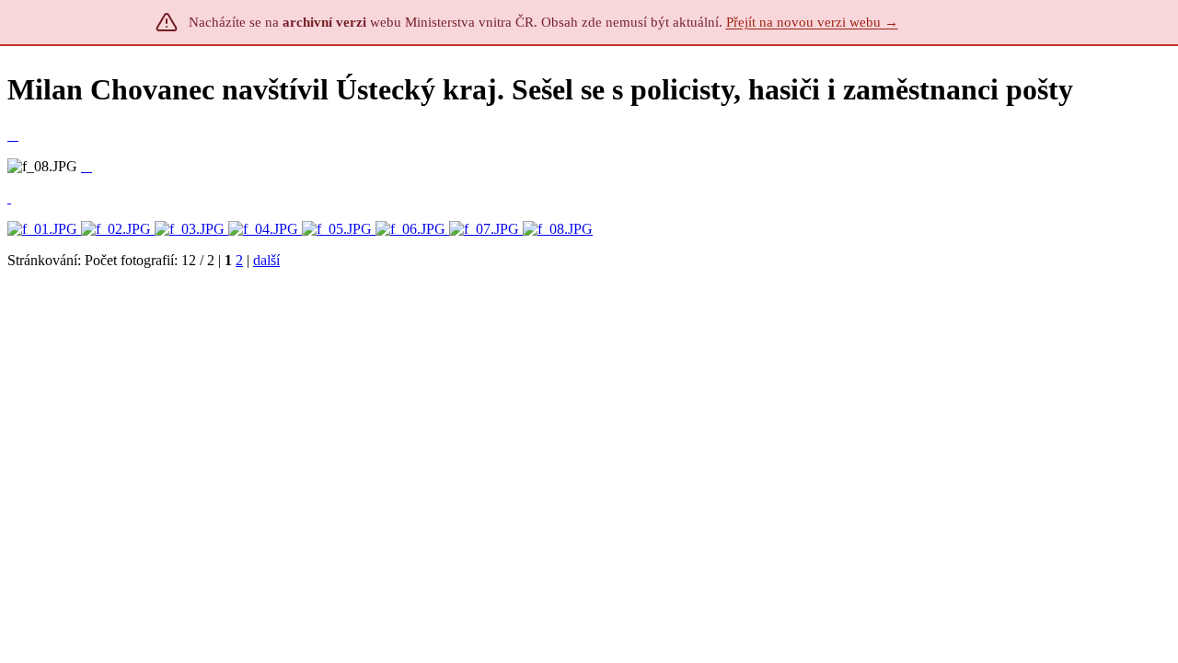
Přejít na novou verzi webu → (812, 22)
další (266, 260)
